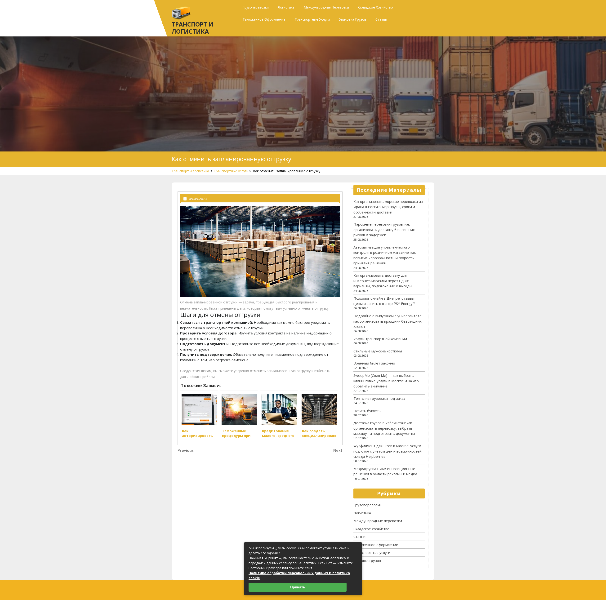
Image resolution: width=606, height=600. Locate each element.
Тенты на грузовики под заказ (379, 398)
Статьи (381, 19)
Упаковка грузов (352, 19)
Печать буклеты (367, 410)
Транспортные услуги (312, 19)
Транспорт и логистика (192, 27)
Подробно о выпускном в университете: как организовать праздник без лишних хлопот (387, 321)
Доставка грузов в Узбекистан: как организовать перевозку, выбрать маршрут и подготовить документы (384, 428)
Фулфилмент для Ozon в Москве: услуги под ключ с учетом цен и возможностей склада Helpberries (387, 451)
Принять (297, 587)
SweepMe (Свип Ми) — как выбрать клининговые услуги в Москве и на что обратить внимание (386, 380)
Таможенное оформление (264, 19)
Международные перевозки (326, 7)
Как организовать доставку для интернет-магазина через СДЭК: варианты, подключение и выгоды (382, 280)
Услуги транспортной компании (380, 338)
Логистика (286, 7)
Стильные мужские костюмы (377, 351)
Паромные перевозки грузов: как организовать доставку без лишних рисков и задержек (384, 229)
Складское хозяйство (375, 7)
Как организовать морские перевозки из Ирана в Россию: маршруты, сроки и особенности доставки (388, 206)
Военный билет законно (374, 363)
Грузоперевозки (256, 7)
